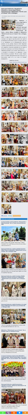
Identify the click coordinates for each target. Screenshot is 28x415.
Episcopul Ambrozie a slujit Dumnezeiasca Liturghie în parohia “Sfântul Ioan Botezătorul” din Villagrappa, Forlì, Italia (13, 385)
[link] (20, 62)
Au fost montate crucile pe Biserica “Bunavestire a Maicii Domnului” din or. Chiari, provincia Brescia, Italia (13, 223)
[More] (25, 412)
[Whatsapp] (3, 412)
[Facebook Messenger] (19, 412)
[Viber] (8, 412)
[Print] (14, 412)
